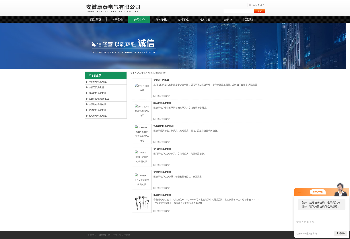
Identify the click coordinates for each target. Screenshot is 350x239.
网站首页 (95, 19)
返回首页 (258, 4)
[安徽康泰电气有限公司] (129, 8)
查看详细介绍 (163, 96)
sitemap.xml (104, 235)
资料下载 (183, 19)
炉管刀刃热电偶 (96, 87)
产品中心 (139, 19)
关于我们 (117, 19)
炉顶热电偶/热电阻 (98, 104)
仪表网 (127, 235)
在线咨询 (226, 19)
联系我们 (248, 19)
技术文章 (205, 19)
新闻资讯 (161, 19)
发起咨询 (341, 233)
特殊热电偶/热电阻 (98, 81)
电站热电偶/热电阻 (98, 115)
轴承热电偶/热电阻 (98, 93)
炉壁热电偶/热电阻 (98, 110)
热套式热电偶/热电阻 (99, 98)
